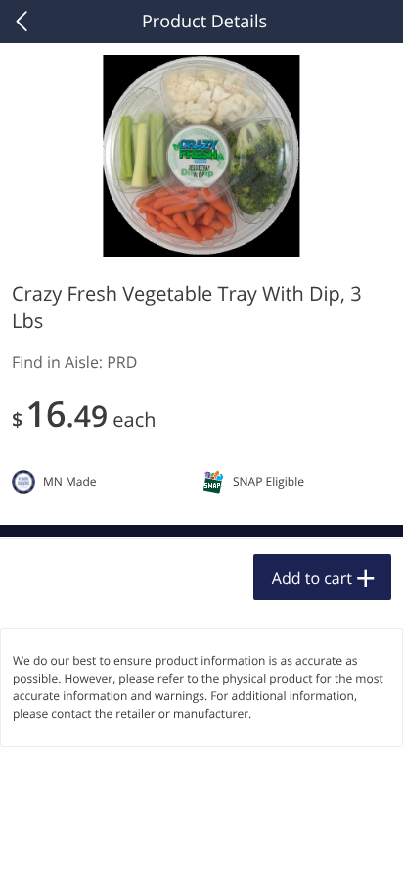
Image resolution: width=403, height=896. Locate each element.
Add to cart (312, 578)
